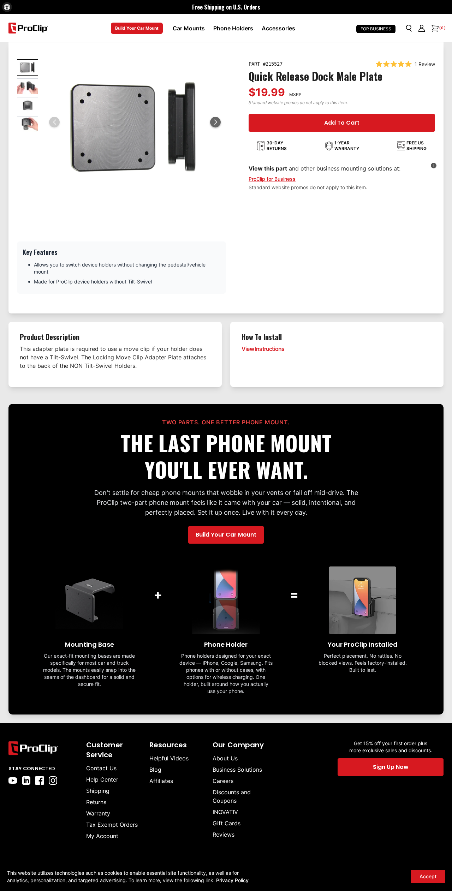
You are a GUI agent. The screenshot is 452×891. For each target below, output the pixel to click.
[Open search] (408, 28)
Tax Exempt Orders (112, 824)
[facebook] (39, 780)
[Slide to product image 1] (27, 67)
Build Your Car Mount (137, 28)
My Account (102, 835)
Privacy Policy (232, 880)
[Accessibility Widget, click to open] (7, 7)
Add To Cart (341, 123)
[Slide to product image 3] (27, 105)
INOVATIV (225, 811)
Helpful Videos (169, 758)
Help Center (102, 779)
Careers (223, 780)
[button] (215, 122)
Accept (428, 876)
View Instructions (263, 348)
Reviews (223, 834)
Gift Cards (226, 823)
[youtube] (12, 780)
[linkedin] (26, 780)
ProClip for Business (272, 179)
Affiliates (161, 780)
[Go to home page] (43, 748)
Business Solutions (237, 769)
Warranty (98, 813)
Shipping (97, 790)
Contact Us (101, 768)
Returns (96, 802)
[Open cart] (434, 28)
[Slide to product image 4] (27, 124)
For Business (376, 28)
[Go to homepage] (28, 28)
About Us (225, 758)
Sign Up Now (391, 767)
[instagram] (53, 780)
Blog (155, 769)
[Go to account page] (421, 28)
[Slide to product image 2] (27, 86)
